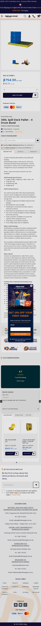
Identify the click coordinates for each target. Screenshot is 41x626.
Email (12, 325)
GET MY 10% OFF (20, 334)
